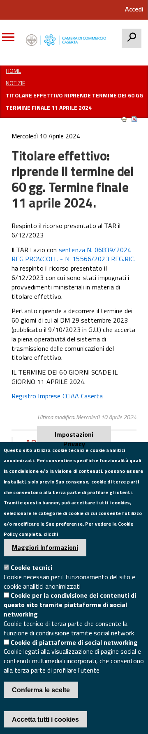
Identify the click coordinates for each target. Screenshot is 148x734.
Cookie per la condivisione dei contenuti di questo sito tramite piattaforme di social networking (70, 604)
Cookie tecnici (31, 567)
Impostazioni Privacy (74, 435)
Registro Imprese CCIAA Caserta (57, 396)
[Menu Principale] (11, 40)
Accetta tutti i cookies (45, 719)
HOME (13, 70)
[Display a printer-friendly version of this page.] (124, 119)
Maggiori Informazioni (45, 547)
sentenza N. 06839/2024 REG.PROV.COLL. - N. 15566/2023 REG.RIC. (73, 254)
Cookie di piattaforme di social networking (74, 642)
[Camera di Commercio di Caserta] (68, 40)
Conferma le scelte (41, 690)
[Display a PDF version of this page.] (134, 119)
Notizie (15, 83)
